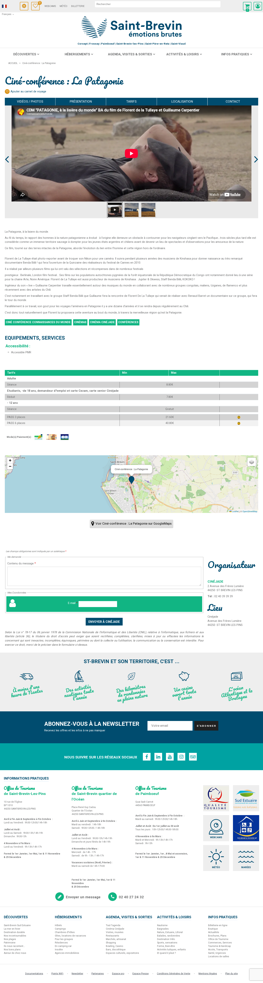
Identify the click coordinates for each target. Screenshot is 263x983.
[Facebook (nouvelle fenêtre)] (147, 757)
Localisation (182, 101)
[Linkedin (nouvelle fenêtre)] (158, 757)
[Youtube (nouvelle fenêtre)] (170, 757)
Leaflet (235, 511)
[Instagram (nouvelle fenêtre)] (181, 757)
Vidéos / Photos (30, 101)
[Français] (9, 6)
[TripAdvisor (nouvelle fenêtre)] (193, 757)
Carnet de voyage (39, 3)
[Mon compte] (258, 6)
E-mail (73, 603)
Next (254, 152)
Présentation (81, 101)
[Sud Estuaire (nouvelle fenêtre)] (246, 798)
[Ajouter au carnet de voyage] (7, 91)
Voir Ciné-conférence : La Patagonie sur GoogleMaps (133, 523)
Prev (7, 152)
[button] (247, 6)
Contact (233, 101)
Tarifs (131, 101)
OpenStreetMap (249, 511)
